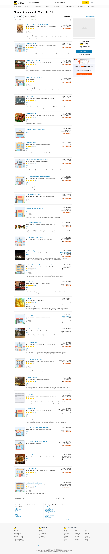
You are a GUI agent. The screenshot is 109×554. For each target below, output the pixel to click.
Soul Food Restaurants (50, 506)
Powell (16, 508)
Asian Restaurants (39, 10)
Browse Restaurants (43, 537)
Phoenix (86, 539)
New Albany (17, 510)
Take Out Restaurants (40, 45)
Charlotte (66, 536)
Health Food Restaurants (41, 115)
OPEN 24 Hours (34, 19)
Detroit (76, 530)
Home (15, 10)
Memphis (77, 540)
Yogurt (46, 516)
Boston (65, 534)
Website (27, 30)
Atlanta (65, 530)
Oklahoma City (88, 534)
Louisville (77, 539)
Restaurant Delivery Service (52, 330)
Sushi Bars (38, 210)
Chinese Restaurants (30, 26)
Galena (16, 513)
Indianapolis (77, 533)
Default (68, 16)
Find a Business (42, 531)
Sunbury (17, 511)
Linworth (17, 515)
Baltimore (66, 533)
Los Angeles (77, 537)
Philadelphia (87, 537)
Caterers (46, 161)
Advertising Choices (18, 536)
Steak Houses (48, 517)
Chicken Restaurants (49, 514)
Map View (19, 16)
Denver (65, 540)
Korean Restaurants (50, 224)
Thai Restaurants (39, 239)
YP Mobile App (42, 533)
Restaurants (30, 10)
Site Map (41, 534)
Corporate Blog (17, 534)
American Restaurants (40, 26)
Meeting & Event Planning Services (55, 344)
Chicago (66, 537)
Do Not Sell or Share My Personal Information (50, 545)
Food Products (50, 115)
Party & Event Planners (41, 344)
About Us (16, 530)
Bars (37, 300)
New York (87, 533)
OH (18, 10)
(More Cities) (74, 527)
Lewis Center (18, 509)
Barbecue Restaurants (50, 511)
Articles (40, 530)
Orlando (86, 536)
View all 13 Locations (66, 252)
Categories (41, 536)
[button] (92, 2)
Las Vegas (77, 536)
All (26, 16)
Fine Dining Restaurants (50, 508)
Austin (65, 531)
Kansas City (77, 534)
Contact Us (16, 531)
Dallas (65, 539)
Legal (71, 545)
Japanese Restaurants (41, 224)
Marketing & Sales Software (20, 540)
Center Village (18, 516)
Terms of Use (65, 545)
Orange (16, 514)
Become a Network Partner (20, 537)
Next (70, 498)
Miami (86, 530)
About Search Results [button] (90, 16)
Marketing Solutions (18, 539)
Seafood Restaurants (40, 196)
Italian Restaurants (49, 512)
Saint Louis (87, 540)
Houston (76, 531)
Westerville (23, 10)
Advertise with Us (18, 533)
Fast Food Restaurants (41, 252)
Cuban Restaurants (49, 509)
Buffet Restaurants (50, 361)
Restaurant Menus (40, 283)
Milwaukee (87, 531)
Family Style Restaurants (51, 26)
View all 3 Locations (66, 316)
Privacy (37, 545)
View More (68, 519)
